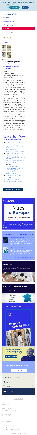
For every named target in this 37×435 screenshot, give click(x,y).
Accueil (4, 420)
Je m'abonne (19, 370)
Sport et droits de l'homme (14, 181)
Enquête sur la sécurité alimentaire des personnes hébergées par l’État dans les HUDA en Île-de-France (21, 252)
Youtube (4, 403)
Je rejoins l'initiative (11, 356)
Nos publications (7, 421)
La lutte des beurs (12, 166)
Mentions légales (7, 408)
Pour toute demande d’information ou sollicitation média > (17, 268)
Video (8, 382)
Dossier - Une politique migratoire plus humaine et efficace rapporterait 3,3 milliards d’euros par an (21, 242)
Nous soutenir (6, 416)
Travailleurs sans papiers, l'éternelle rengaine (14, 169)
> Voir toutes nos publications (24, 257)
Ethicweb (13, 410)
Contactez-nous (6, 414)
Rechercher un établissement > (12, 291)
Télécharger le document (13, 189)
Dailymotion (5, 404)
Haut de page (18, 399)
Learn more (14, 7)
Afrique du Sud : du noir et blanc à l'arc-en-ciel (14, 143)
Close (25, 7)
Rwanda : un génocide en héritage (14, 176)
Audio (8, 386)
